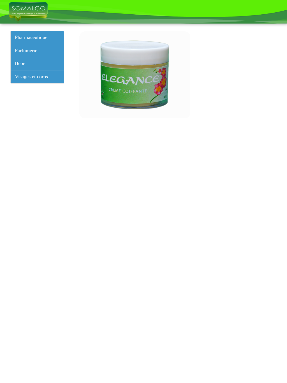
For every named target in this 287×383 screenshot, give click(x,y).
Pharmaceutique (31, 37)
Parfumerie (26, 50)
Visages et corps (31, 76)
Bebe (20, 63)
